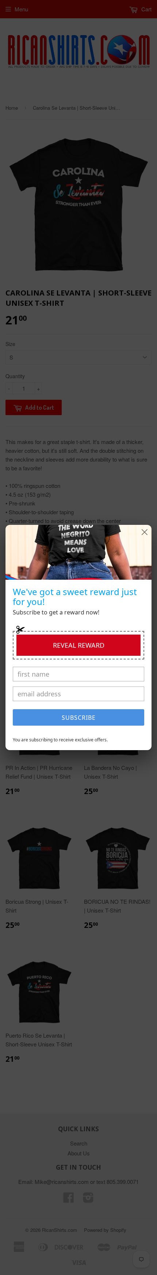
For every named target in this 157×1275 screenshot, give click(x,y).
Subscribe (79, 718)
